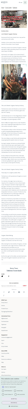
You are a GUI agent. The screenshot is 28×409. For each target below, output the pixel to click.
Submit (25, 285)
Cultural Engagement (6, 337)
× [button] (26, 378)
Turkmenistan (4, 321)
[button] (14, 406)
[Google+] (4, 295)
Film (2, 343)
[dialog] (14, 392)
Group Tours (4, 302)
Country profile (5, 353)
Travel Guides (8, 7)
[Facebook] (8, 276)
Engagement (4, 334)
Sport (2, 340)
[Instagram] (14, 292)
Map (2, 362)
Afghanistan (4, 318)
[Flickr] (24, 292)
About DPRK (4, 350)
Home (2, 7)
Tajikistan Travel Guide (14, 270)
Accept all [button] (14, 398)
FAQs (2, 356)
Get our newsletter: (14, 283)
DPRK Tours (4, 300)
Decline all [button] (14, 402)
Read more (19, 384)
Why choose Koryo (6, 375)
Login (21, 2)
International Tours (5, 316)
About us (3, 366)
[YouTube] (19, 292)
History (3, 372)
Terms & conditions (6, 359)
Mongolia (3, 327)
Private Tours (4, 308)
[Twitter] (2, 276)
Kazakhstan (4, 330)
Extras (3, 305)
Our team (3, 369)
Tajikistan (15, 7)
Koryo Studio (4, 346)
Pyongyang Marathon (6, 311)
